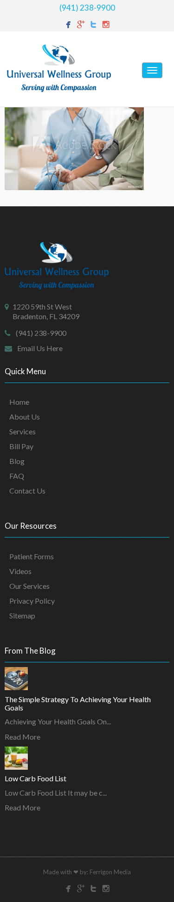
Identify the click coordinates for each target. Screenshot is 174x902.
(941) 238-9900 (87, 7)
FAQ (16, 475)
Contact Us (27, 490)
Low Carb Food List (35, 778)
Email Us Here (40, 348)
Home (19, 401)
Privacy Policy (32, 600)
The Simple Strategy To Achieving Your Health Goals (78, 703)
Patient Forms (31, 556)
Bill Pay (21, 446)
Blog (17, 461)
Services (22, 431)
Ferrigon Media (110, 872)
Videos (20, 571)
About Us (24, 416)
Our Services (29, 585)
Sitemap (22, 615)
